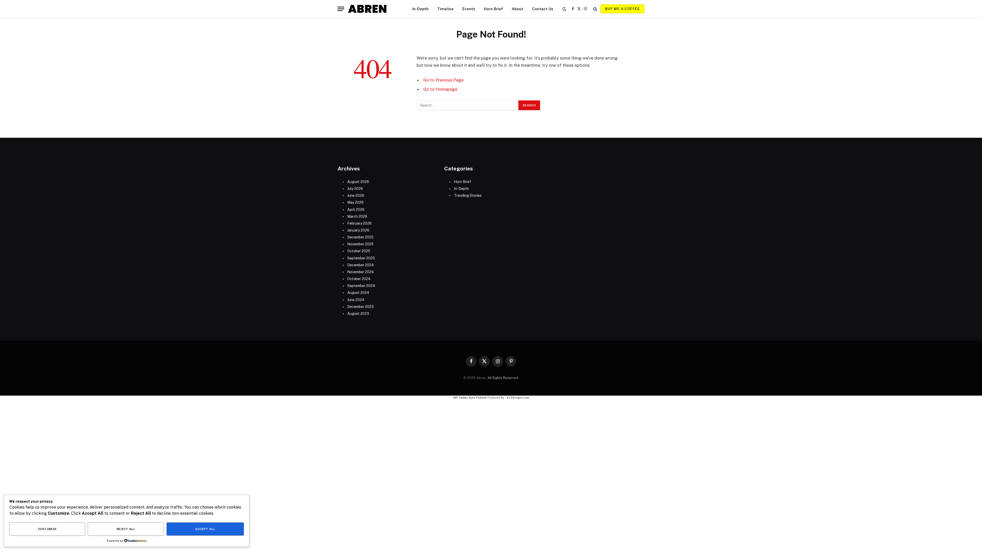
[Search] (595, 9)
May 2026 (355, 202)
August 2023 (358, 314)
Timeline (445, 9)
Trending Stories (468, 195)
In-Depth (420, 9)
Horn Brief (493, 9)
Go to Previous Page (443, 80)
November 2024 (360, 272)
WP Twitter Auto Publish (470, 397)
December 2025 (360, 237)
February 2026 (359, 223)
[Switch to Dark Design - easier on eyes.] (564, 9)
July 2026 (355, 189)
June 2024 (355, 300)
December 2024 (360, 265)
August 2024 (358, 293)
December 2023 (360, 307)
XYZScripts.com (518, 397)
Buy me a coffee (622, 9)
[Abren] (367, 8)
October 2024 (359, 279)
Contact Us (542, 9)
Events (468, 9)
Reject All (126, 529)
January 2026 (358, 230)
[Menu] (341, 9)
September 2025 (361, 258)
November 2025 (360, 244)
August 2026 (358, 182)
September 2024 (361, 286)
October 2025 (358, 251)
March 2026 (357, 216)
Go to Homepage (440, 89)
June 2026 (355, 195)
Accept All (205, 529)
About (517, 9)
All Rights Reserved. (503, 378)
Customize (47, 529)
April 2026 (355, 210)
